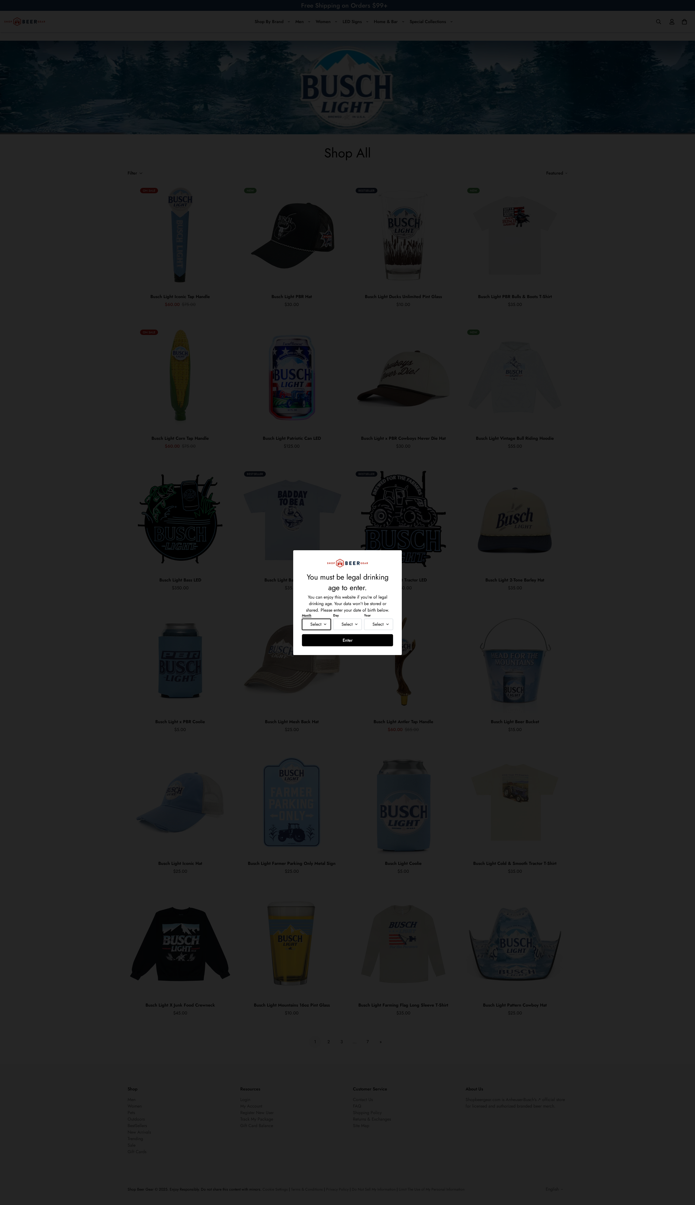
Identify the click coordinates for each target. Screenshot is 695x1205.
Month (306, 615)
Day (336, 615)
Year (367, 615)
